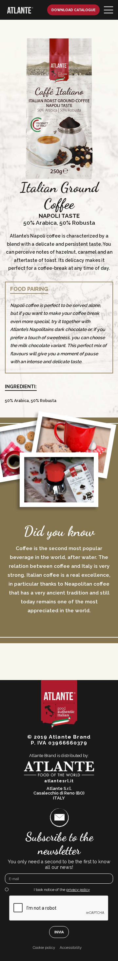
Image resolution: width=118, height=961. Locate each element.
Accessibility (71, 948)
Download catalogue (73, 10)
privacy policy (78, 889)
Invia (59, 932)
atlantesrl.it (59, 781)
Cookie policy (44, 948)
